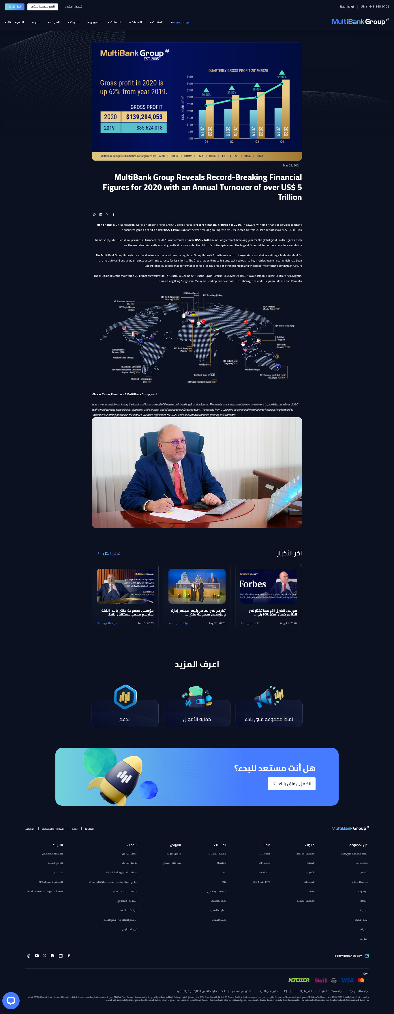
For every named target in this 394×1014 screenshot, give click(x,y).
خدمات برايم (56, 872)
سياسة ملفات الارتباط (331, 991)
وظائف (363, 939)
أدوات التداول (129, 853)
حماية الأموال (359, 882)
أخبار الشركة (361, 919)
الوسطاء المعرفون (52, 853)
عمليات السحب (218, 910)
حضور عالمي (361, 863)
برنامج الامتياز (55, 863)
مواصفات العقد (128, 910)
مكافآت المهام (172, 863)
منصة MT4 (264, 863)
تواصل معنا (347, 7)
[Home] (360, 22)
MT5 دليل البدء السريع (125, 891)
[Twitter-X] (45, 955)
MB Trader (264, 853)
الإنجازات (362, 891)
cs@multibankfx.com (348, 956)
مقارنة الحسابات (217, 853)
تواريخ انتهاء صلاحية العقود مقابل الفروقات (113, 882)
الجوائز (363, 900)
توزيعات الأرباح (129, 929)
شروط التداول (129, 863)
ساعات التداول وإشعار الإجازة (121, 872)
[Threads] (28, 955)
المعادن (310, 863)
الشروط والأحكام (303, 991)
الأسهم (311, 872)
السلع (312, 891)
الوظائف (30, 828)
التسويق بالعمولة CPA (51, 882)
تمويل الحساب (218, 900)
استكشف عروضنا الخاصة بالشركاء (45, 891)
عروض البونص (173, 853)
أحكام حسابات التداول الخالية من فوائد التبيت (200, 991)
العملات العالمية (306, 853)
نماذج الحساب (219, 919)
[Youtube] (36, 955)
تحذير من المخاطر (241, 991)
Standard (221, 863)
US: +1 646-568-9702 (375, 7)
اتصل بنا (89, 828)
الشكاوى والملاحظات (53, 828)
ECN (224, 882)
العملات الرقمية (306, 900)
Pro (224, 872)
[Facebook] (68, 955)
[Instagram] (52, 955)
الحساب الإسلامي (216, 891)
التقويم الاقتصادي (127, 900)
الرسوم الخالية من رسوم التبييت (120, 919)
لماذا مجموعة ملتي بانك (354, 853)
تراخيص (363, 872)
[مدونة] (31, 22)
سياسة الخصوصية (359, 991)
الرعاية (363, 910)
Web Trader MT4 (261, 882)
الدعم (75, 828)
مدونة (364, 929)
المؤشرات (309, 882)
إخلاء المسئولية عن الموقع (272, 991)
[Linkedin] (60, 955)
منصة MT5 (264, 872)
